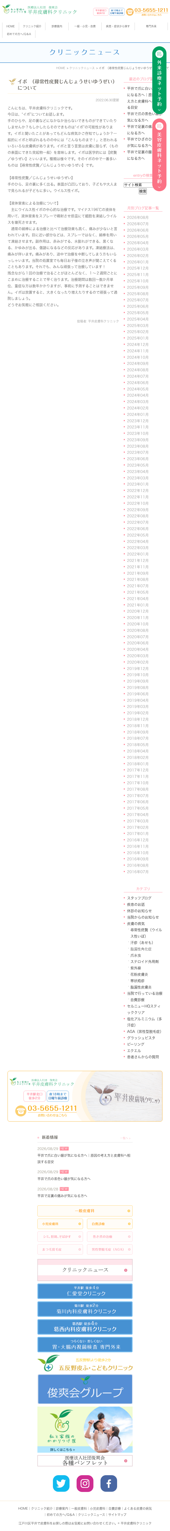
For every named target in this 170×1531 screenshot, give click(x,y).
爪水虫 (135, 955)
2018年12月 (138, 719)
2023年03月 (138, 478)
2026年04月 (138, 243)
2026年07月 (138, 224)
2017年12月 (138, 770)
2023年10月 (138, 433)
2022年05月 (138, 535)
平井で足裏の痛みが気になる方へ (62, 1195)
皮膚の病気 (136, 923)
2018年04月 (138, 751)
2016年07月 (138, 872)
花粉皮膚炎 (139, 974)
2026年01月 (138, 262)
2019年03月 (138, 706)
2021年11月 (138, 567)
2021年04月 (138, 598)
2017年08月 (138, 789)
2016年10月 (138, 853)
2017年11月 (138, 776)
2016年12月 (138, 840)
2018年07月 (138, 738)
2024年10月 (138, 357)
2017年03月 (138, 821)
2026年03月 (138, 249)
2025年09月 (138, 287)
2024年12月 (138, 344)
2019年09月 (138, 681)
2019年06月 (138, 694)
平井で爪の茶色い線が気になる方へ (64, 1178)
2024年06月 (138, 383)
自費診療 (137, 1000)
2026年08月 (138, 217)
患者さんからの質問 (143, 1057)
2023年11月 (138, 427)
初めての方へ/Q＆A (61, 1514)
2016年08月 (138, 865)
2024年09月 (138, 363)
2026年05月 (138, 236)
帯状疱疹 (137, 981)
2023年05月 (138, 465)
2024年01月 (138, 414)
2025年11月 (138, 274)
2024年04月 (138, 395)
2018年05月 (138, 745)
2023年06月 (138, 459)
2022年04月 (138, 541)
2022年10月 (138, 503)
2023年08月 (138, 446)
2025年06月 (138, 306)
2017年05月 (138, 808)
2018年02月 (138, 757)
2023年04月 (138, 471)
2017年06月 (138, 802)
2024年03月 (138, 401)
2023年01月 (138, 484)
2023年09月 (138, 440)
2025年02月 (138, 332)
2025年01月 (138, 338)
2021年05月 (138, 592)
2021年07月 (138, 586)
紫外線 (135, 968)
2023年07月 (138, 452)
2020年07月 (138, 637)
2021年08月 (138, 579)
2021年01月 (138, 605)
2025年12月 (138, 268)
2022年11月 (138, 497)
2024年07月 (138, 376)
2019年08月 (138, 687)
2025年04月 (138, 319)
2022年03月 (138, 548)
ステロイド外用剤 (144, 961)
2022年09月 (138, 510)
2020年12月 (138, 611)
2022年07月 (138, 522)
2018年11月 (138, 726)
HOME (10, 26)
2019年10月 (138, 675)
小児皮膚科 (97, 1508)
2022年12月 (138, 490)
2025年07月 (138, 300)
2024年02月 (138, 408)
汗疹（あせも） (142, 942)
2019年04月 (138, 700)
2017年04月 (138, 814)
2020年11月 (138, 617)
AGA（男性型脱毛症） (145, 1031)
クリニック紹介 (42, 1508)
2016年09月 (138, 859)
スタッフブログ (139, 898)
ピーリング (135, 1044)
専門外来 (151, 26)
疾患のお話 (136, 904)
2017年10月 (138, 783)
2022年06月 (138, 529)
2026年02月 (138, 255)
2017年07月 (138, 795)
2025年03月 (138, 325)
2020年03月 (138, 656)
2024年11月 (138, 351)
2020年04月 (138, 649)
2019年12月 (138, 668)
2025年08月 (138, 294)
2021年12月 (138, 560)
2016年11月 (138, 846)
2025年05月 (138, 313)
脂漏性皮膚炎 (141, 987)
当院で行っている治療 (144, 993)
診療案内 (57, 26)
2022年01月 (138, 554)
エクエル (134, 1051)
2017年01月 (138, 833)
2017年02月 (138, 827)
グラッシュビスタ (141, 1038)
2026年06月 (138, 230)
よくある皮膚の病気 (138, 1508)
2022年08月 (138, 516)
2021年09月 (138, 573)
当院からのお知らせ (143, 917)
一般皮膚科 (79, 1508)
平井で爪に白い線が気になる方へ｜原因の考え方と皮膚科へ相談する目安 (83, 1158)
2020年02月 (138, 662)
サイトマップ (117, 1514)
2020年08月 (138, 630)
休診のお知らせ (139, 911)
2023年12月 (138, 421)
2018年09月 (138, 732)
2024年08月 (138, 370)
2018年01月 (138, 764)
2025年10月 (138, 281)
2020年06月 (138, 643)
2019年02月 (138, 713)
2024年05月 (138, 389)
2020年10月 (138, 624)
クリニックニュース (91, 1514)
